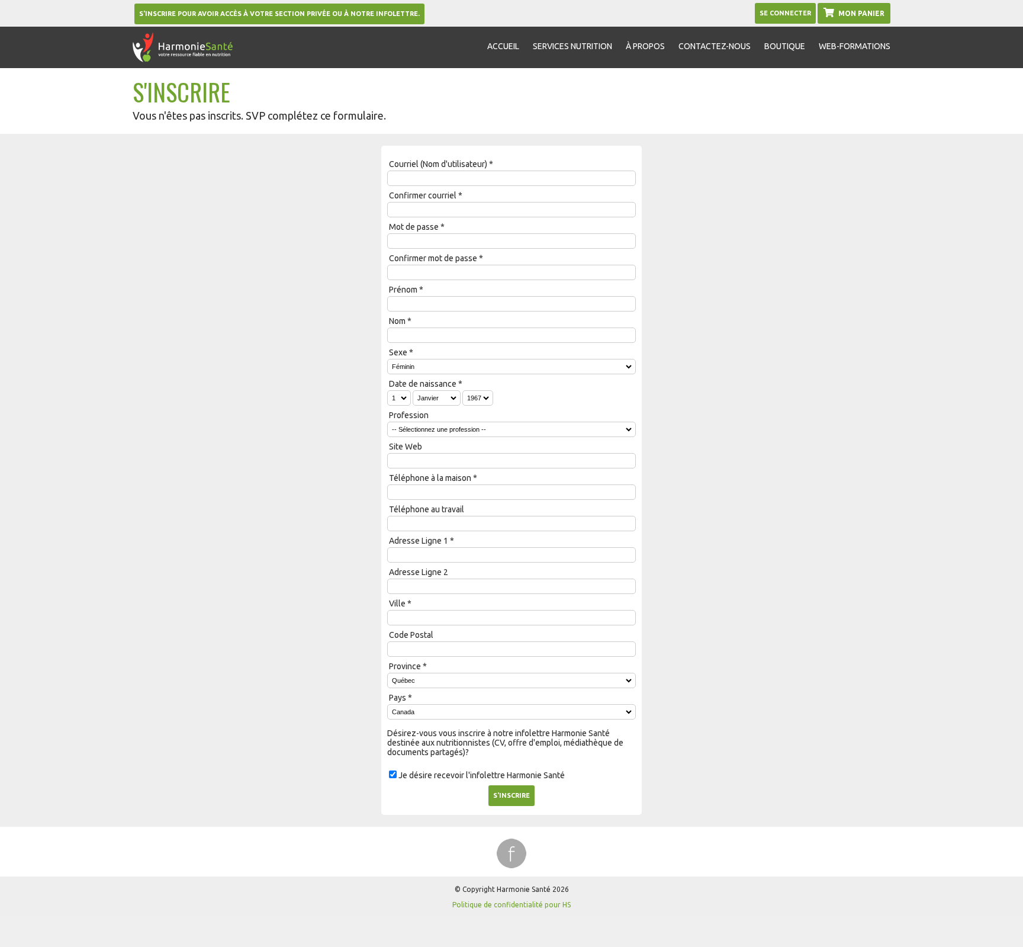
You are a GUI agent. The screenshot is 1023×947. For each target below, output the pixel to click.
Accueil (503, 46)
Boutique (784, 46)
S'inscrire (511, 795)
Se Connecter (785, 13)
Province (405, 666)
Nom (397, 321)
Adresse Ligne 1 (418, 540)
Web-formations (854, 46)
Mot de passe (414, 227)
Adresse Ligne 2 (418, 572)
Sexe (398, 352)
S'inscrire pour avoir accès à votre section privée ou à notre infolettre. (279, 13)
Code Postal (411, 635)
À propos (645, 46)
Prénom (403, 289)
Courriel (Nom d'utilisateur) (438, 164)
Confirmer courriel (422, 195)
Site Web (405, 446)
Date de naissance (422, 384)
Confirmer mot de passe (433, 258)
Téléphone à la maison (430, 478)
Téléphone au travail (426, 509)
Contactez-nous (714, 46)
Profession (409, 415)
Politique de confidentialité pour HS (511, 905)
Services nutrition (572, 46)
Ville (397, 603)
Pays (397, 697)
